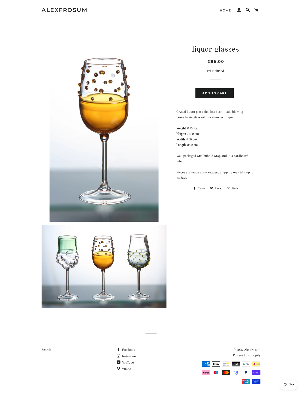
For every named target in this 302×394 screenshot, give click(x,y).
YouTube (127, 362)
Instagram (128, 356)
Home (225, 10)
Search (46, 350)
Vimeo (126, 369)
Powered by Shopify (246, 355)
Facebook (128, 350)
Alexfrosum (65, 10)
